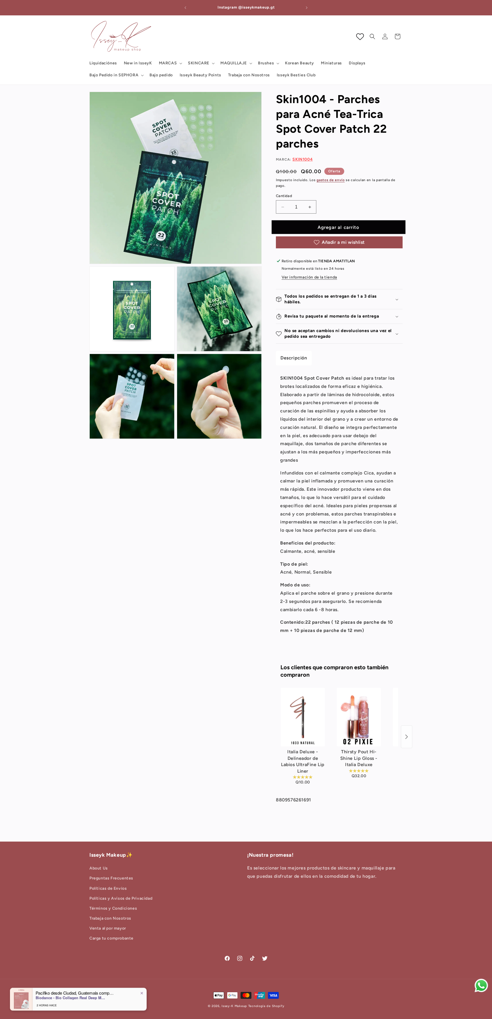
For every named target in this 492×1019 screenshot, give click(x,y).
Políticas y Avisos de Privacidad (120, 898)
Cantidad (284, 196)
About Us (98, 868)
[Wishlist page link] (360, 36)
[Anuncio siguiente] (306, 7)
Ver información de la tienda (309, 277)
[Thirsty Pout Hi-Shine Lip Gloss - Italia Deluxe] (359, 717)
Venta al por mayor (107, 928)
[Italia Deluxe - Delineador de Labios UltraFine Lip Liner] (303, 717)
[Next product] (406, 736)
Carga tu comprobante (111, 938)
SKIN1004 (302, 159)
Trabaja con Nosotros (110, 918)
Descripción (293, 358)
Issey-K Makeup (234, 1006)
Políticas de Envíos (108, 888)
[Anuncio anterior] (185, 7)
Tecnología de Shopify (266, 1006)
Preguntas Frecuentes (111, 878)
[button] (170, 63)
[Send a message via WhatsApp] (481, 985)
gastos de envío (331, 180)
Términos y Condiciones (113, 908)
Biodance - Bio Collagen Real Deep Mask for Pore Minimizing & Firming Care (71, 997)
